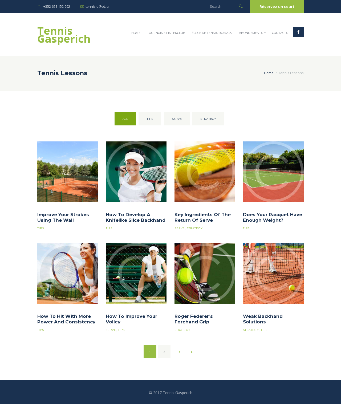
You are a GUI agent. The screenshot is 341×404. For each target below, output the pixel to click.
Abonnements (251, 33)
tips (150, 119)
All (125, 119)
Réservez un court (276, 6)
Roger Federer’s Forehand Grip (193, 319)
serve (177, 119)
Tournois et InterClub (166, 33)
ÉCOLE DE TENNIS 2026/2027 (212, 33)
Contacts (280, 33)
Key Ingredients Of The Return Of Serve (202, 217)
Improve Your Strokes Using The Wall (63, 217)
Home (135, 33)
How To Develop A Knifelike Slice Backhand (135, 217)
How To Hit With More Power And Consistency (66, 319)
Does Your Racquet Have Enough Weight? (272, 217)
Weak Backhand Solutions (263, 319)
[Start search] (241, 6)
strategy (208, 119)
